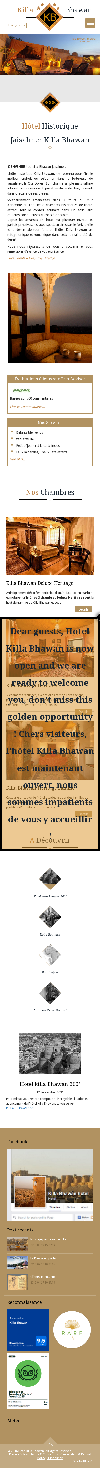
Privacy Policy (18, 1454)
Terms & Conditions (44, 1454)
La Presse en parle (43, 1258)
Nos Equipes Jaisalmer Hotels (49, 1239)
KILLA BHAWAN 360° (20, 1108)
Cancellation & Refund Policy (64, 1456)
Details (83, 609)
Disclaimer (55, 1458)
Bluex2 (88, 1461)
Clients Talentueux (43, 1277)
